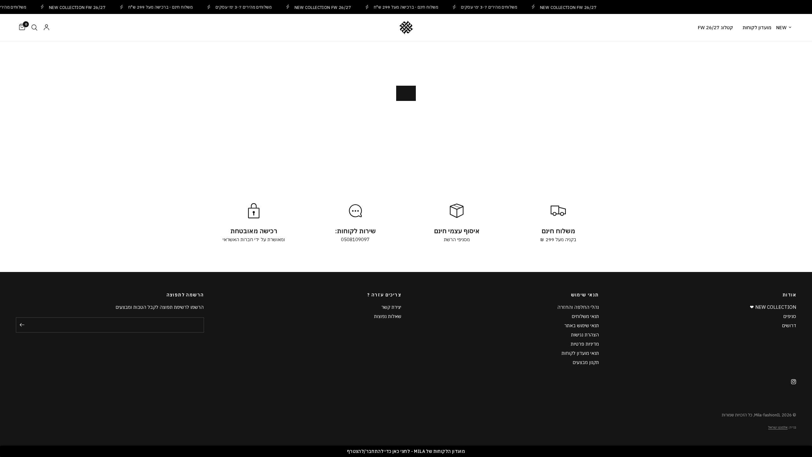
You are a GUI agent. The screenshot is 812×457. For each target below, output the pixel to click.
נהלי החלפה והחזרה (578, 307)
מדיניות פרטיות (585, 344)
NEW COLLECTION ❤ (773, 307)
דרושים (789, 325)
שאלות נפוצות (387, 316)
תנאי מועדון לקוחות (580, 353)
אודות (789, 295)
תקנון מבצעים (586, 362)
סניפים (789, 316)
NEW (781, 27)
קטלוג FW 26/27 (715, 27)
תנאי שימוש (585, 295)
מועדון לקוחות (757, 27)
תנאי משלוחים (585, 316)
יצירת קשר (391, 307)
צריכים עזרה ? (384, 295)
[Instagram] (791, 381)
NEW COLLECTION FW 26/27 (72, 7)
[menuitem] (786, 28)
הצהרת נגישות (585, 335)
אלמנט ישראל (778, 427)
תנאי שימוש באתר (581, 325)
